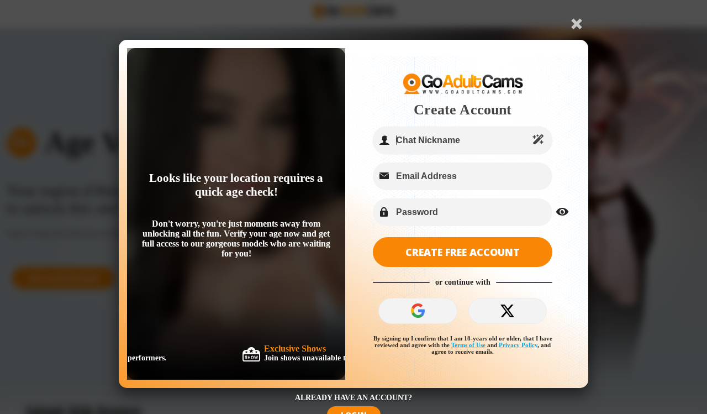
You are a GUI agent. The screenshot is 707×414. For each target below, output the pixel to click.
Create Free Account (462, 252)
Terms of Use (468, 345)
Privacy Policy (518, 345)
